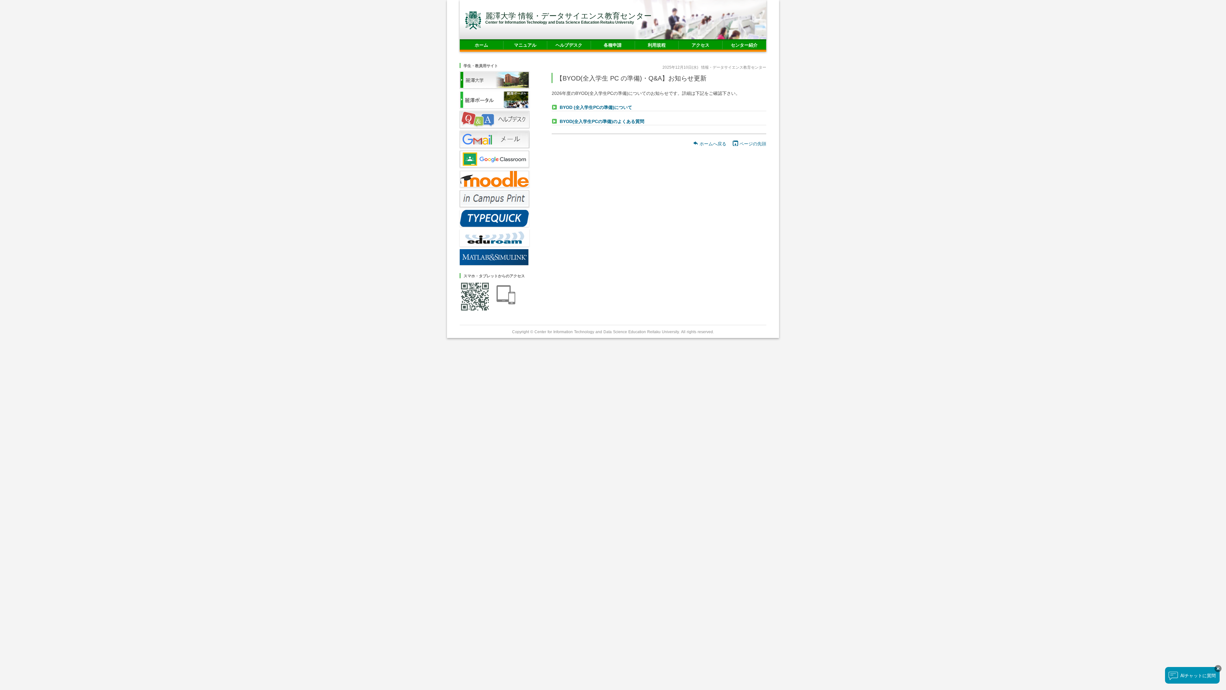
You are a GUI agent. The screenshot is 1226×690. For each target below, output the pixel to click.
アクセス (700, 45)
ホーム (481, 45)
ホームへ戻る (712, 144)
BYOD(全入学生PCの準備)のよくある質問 (602, 121)
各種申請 (613, 45)
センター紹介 (744, 45)
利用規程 (657, 45)
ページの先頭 (752, 144)
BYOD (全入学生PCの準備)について (596, 107)
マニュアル (525, 45)
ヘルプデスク (569, 45)
